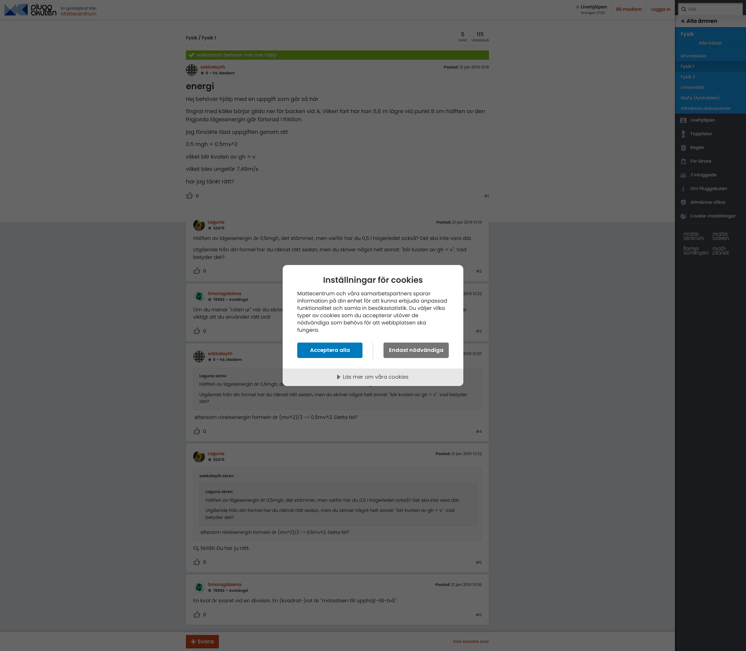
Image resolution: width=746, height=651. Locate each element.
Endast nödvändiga (416, 350)
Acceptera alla (330, 350)
